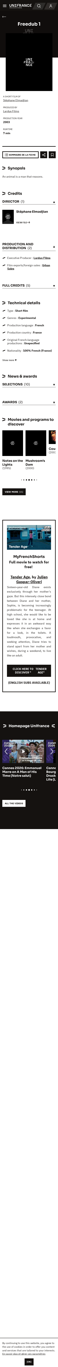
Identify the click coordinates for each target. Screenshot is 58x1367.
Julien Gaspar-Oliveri (32, 579)
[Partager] (43, 154)
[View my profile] (51, 6)
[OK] (29, 1361)
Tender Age (20, 576)
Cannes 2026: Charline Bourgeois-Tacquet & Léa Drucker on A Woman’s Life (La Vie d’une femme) (22, 773)
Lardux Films (11, 111)
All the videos (14, 803)
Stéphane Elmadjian (15, 100)
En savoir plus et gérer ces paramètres (23, 1353)
